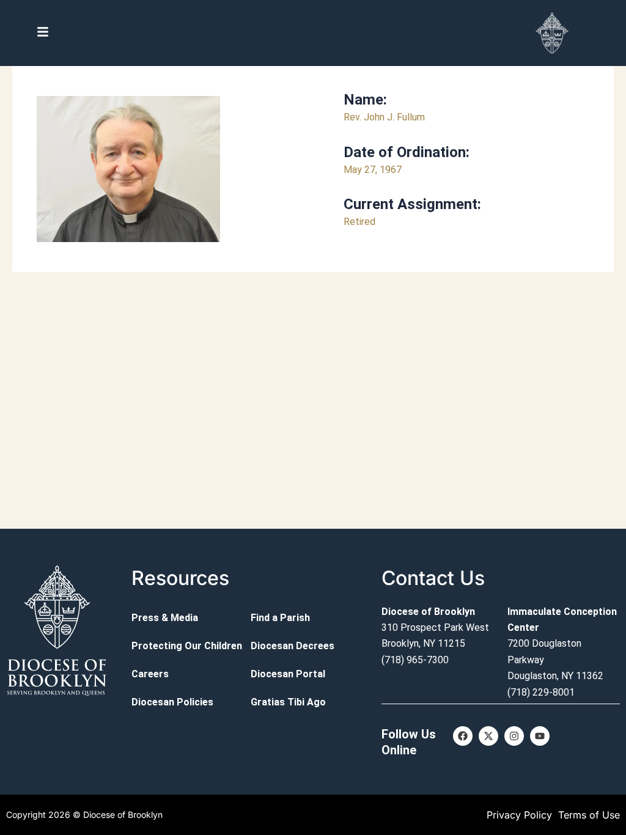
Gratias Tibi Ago (288, 702)
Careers (150, 674)
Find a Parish (280, 617)
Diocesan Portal (288, 674)
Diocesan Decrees (292, 646)
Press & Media (164, 617)
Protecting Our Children (186, 646)
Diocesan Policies (172, 702)
